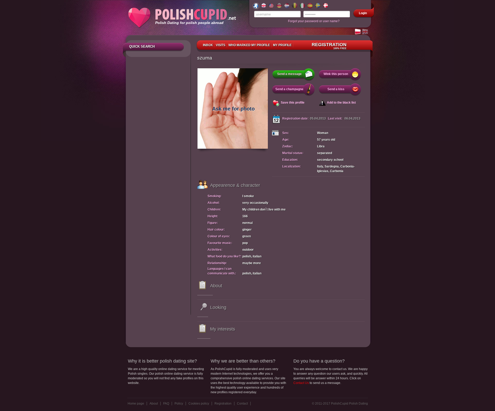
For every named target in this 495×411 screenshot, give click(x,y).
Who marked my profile (249, 45)
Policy (179, 403)
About (154, 403)
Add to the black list (341, 102)
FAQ (166, 403)
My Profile (282, 45)
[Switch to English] (365, 32)
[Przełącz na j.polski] (358, 32)
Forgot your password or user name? (314, 21)
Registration (329, 46)
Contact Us (301, 383)
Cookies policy (198, 403)
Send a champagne (289, 89)
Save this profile (292, 102)
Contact (242, 403)
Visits (220, 45)
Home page (136, 403)
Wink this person (336, 74)
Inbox (208, 45)
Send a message (289, 74)
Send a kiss (335, 89)
